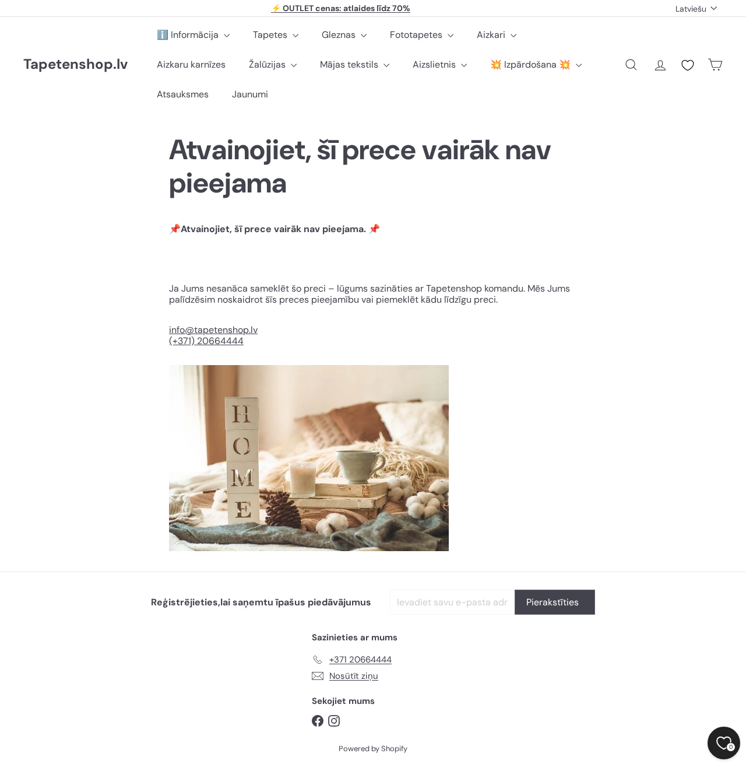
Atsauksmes (183, 94)
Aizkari (492, 35)
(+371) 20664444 (206, 341)
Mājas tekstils (350, 64)
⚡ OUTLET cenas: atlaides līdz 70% (340, 8)
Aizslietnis (435, 64)
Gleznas (340, 35)
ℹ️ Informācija (189, 35)
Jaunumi (250, 94)
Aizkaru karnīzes (191, 64)
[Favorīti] (688, 65)
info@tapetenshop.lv (213, 330)
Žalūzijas (268, 64)
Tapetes (271, 35)
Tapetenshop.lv (75, 64)
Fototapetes (417, 35)
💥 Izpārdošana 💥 (531, 64)
